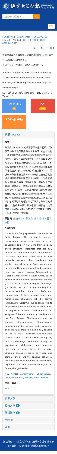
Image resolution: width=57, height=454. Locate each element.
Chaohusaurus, (44, 374)
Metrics (9, 420)
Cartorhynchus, (28, 374)
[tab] (28, 135)
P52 (7, 388)
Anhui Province (40, 377)
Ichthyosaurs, (12, 377)
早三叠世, (47, 218)
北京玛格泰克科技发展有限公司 (34, 445)
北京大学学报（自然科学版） (16, 37)
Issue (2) (6, 40)
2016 (36, 37)
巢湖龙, (30, 218)
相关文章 (11, 405)
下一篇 (48, 48)
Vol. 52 (43, 37)
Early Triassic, (26, 377)
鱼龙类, (38, 218)
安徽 (7, 222)
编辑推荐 (11, 412)
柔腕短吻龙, (19, 218)
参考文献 (10, 398)
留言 (7, 427)
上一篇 (39, 48)
